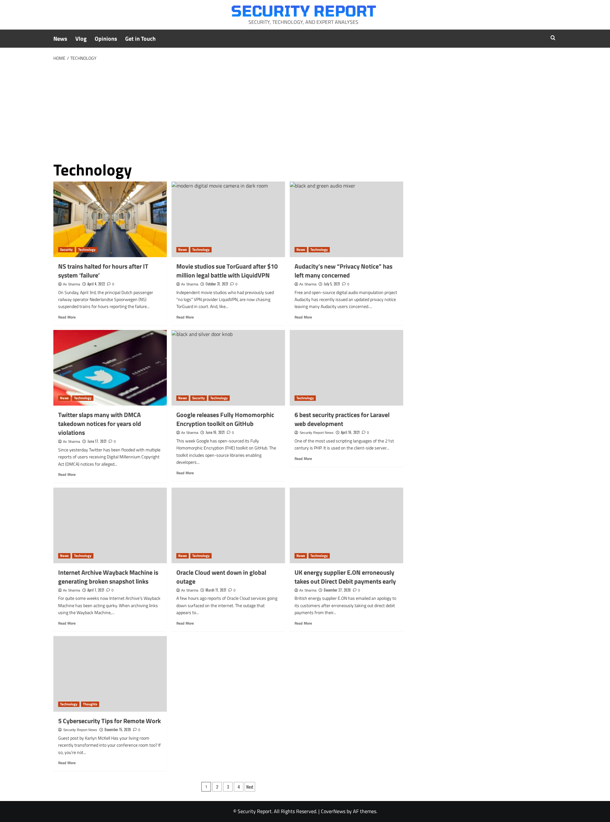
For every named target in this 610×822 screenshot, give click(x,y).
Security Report (303, 10)
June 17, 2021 (96, 441)
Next (250, 786)
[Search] (553, 37)
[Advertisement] (305, 109)
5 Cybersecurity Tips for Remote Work (109, 721)
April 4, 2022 (96, 283)
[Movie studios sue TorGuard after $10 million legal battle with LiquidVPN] (228, 219)
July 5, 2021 (332, 283)
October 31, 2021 (217, 283)
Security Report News (317, 433)
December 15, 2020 (118, 729)
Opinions (106, 38)
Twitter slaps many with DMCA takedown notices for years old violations (99, 423)
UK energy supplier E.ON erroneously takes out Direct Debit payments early (345, 576)
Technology (87, 249)
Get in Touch (140, 38)
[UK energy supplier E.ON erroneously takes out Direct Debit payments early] (346, 525)
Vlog (81, 38)
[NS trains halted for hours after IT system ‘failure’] (110, 219)
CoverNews (333, 811)
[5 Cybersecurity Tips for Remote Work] (110, 674)
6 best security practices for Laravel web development (342, 419)
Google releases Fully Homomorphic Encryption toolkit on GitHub (225, 419)
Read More (67, 317)
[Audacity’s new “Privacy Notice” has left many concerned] (346, 219)
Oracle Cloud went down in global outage (221, 576)
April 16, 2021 (350, 432)
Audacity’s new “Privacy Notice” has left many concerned (343, 270)
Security (66, 249)
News (60, 38)
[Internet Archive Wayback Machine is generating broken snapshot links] (110, 525)
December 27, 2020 (337, 590)
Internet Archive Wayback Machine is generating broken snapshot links (108, 576)
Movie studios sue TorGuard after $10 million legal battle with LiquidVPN (227, 270)
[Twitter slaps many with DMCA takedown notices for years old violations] (110, 368)
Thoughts (90, 704)
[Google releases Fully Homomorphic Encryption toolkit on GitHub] (228, 368)
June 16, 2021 (215, 432)
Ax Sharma (71, 284)
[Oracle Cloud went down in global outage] (228, 525)
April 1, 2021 (95, 590)
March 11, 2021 (216, 590)
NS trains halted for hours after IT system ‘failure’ (103, 270)
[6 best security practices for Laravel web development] (346, 368)
